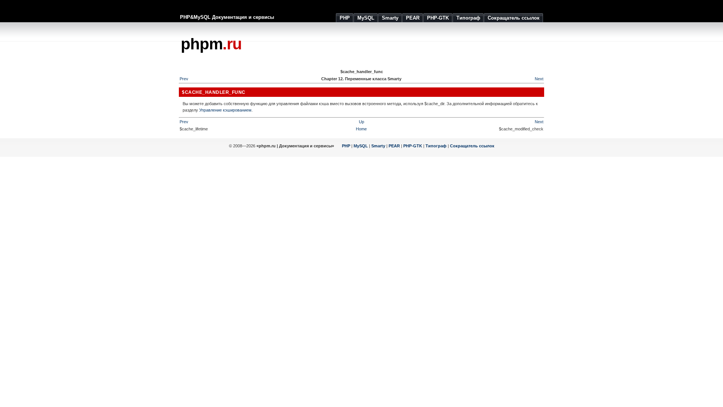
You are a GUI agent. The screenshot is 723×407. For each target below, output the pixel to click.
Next (539, 79)
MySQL (361, 146)
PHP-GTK (412, 146)
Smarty (378, 146)
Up (361, 121)
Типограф (436, 146)
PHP (346, 146)
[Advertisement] (407, 45)
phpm (211, 44)
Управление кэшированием (225, 110)
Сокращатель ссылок (472, 146)
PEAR (394, 146)
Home (361, 129)
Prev (184, 79)
